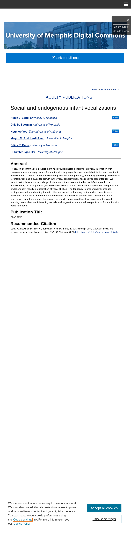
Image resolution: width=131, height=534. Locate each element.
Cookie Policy (21, 523)
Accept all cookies (104, 508)
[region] (65, 513)
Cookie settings (22, 519)
